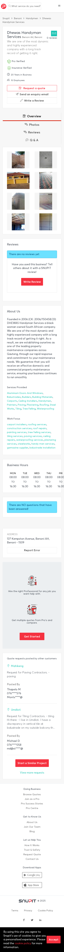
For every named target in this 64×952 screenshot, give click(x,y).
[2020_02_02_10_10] (46, 180)
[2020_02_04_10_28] (46, 159)
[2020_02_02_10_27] (18, 221)
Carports (12, 400)
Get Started (32, 636)
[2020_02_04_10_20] (18, 180)
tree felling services (39, 432)
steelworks (24, 443)
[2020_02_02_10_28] (18, 201)
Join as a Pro (32, 799)
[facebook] (24, 920)
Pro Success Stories (32, 803)
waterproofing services (29, 439)
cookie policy (23, 943)
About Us (32, 822)
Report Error (32, 550)
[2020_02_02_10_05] (46, 201)
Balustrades (14, 397)
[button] (59, 6)
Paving (22, 404)
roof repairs (40, 428)
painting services (17, 432)
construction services (19, 428)
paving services (33, 436)
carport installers (17, 424)
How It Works (32, 845)
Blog (32, 831)
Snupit (6, 18)
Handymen (32, 18)
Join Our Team (32, 826)
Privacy (28, 910)
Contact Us (32, 859)
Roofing (44, 404)
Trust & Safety (32, 849)
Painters (12, 404)
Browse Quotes (32, 794)
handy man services (43, 443)
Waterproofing (45, 408)
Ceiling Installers (27, 400)
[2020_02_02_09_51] (46, 221)
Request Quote (32, 854)
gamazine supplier (17, 447)
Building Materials (42, 397)
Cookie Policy (45, 910)
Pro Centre (32, 808)
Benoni (18, 18)
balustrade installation (42, 447)
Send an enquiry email (34, 94)
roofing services (37, 424)
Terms (14, 910)
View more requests (32, 772)
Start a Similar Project (32, 763)
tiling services (15, 436)
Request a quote (34, 88)
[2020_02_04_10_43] (18, 159)
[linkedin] (40, 920)
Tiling (18, 408)
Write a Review (34, 100)
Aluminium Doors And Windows (25, 393)
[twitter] (32, 920)
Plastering (32, 404)
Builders (26, 397)
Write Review (32, 281)
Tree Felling (29, 408)
